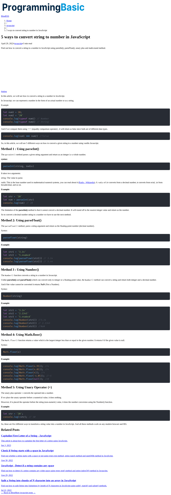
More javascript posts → (25, 493)
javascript (10, 25)
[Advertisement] (85, 70)
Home (9, 21)
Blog (3, 16)
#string (4, 91)
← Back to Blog (8, 493)
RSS (7, 16)
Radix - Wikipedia (86, 182)
